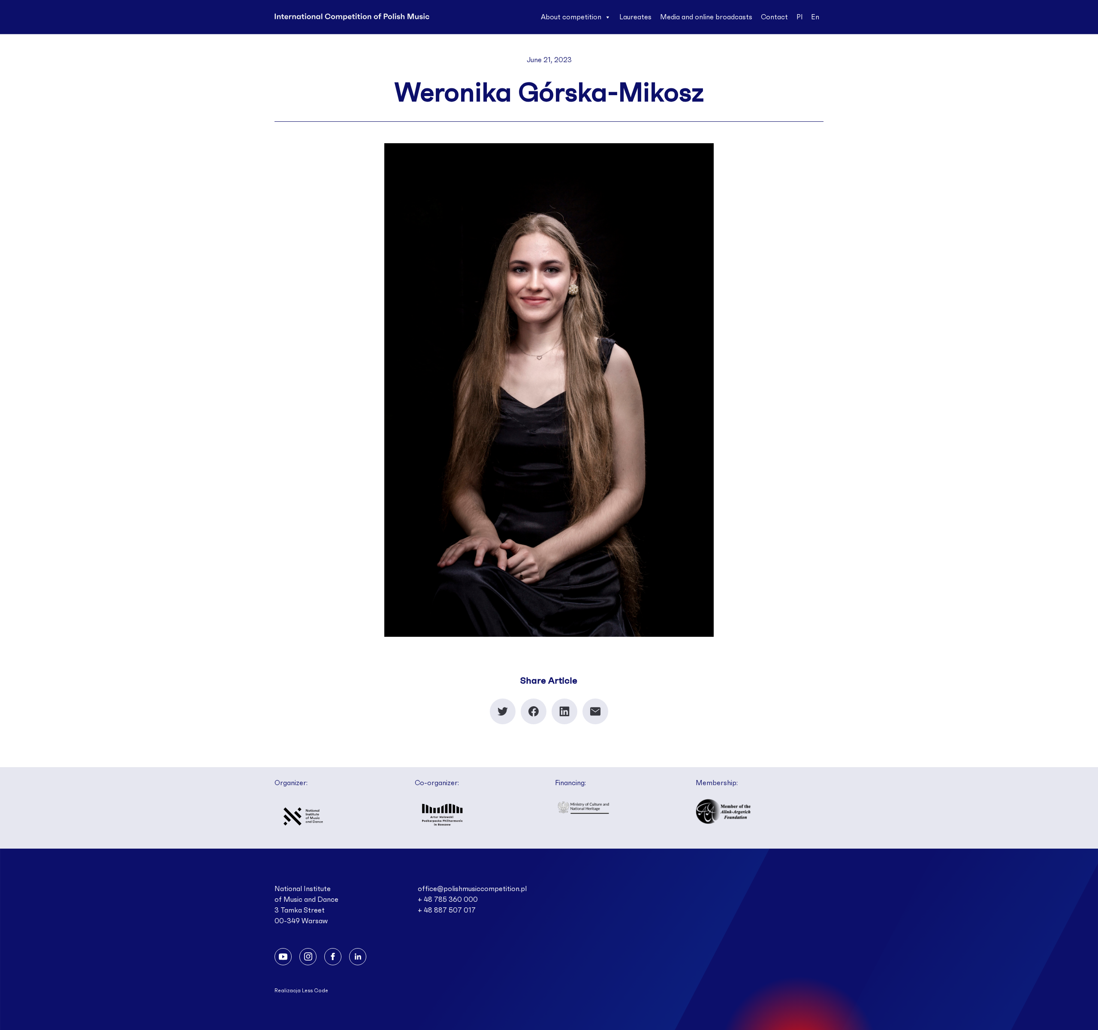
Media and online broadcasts (706, 17)
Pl (799, 17)
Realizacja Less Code (301, 990)
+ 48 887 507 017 (447, 910)
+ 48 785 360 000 (448, 899)
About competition (571, 17)
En (815, 17)
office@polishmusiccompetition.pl (472, 888)
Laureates (635, 17)
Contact (774, 17)
